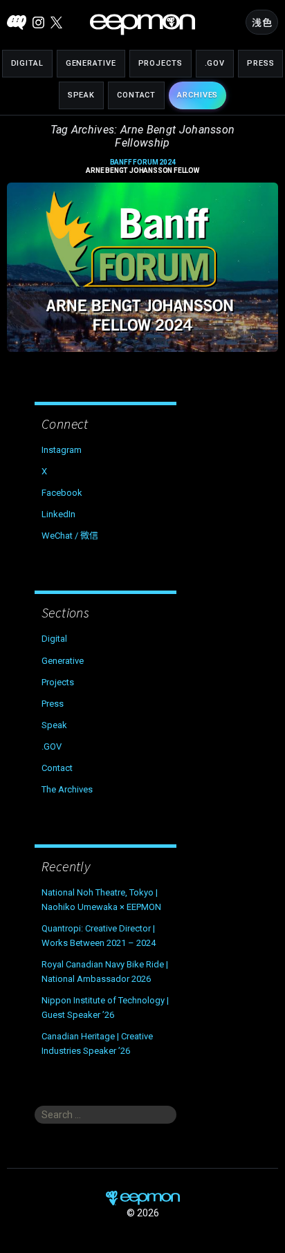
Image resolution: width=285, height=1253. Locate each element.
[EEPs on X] (56, 22)
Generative (91, 63)
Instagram (62, 450)
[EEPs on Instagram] (38, 22)
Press (260, 63)
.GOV (215, 63)
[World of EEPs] (142, 24)
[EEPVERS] (16, 22)
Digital (27, 63)
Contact (136, 95)
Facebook (62, 493)
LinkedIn (58, 514)
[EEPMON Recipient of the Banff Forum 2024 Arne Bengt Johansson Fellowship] (142, 267)
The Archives (67, 789)
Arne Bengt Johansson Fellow (142, 166)
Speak (81, 95)
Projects (160, 63)
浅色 (262, 22)
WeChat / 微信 (70, 535)
